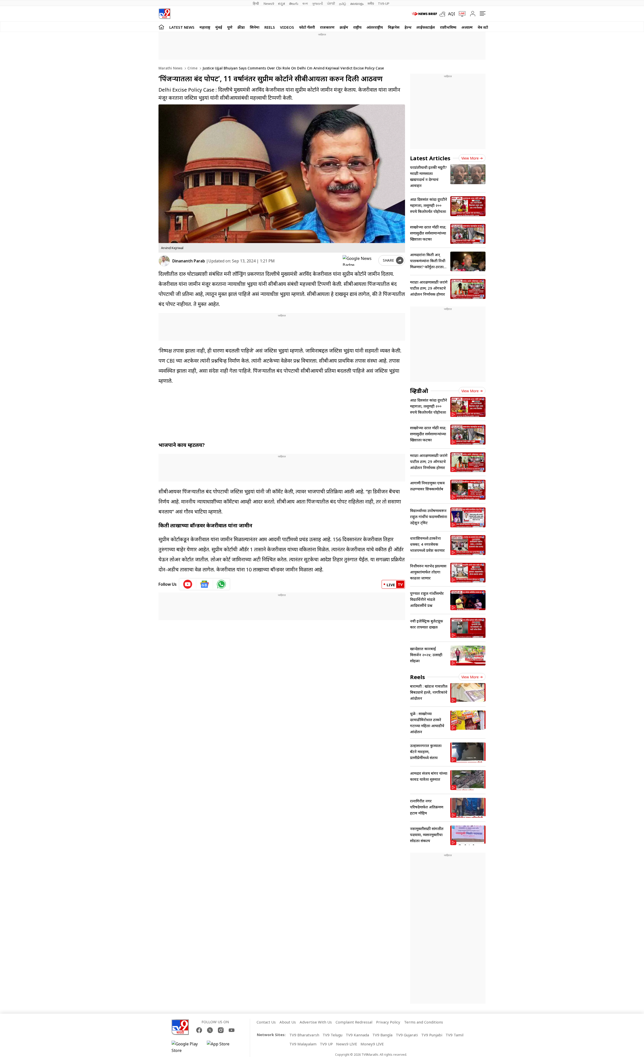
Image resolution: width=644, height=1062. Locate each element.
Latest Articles (430, 158)
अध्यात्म (467, 27)
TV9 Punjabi (431, 1034)
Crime (191, 68)
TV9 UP (326, 1043)
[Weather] (443, 14)
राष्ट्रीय (357, 27)
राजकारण (327, 27)
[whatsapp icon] (221, 584)
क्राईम (344, 27)
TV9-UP (383, 3)
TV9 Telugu (332, 1034)
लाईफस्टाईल (426, 27)
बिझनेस (393, 27)
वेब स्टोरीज (486, 27)
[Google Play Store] (186, 1047)
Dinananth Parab (188, 260)
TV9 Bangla (382, 1034)
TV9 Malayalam (302, 1043)
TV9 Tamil (454, 1034)
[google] (359, 260)
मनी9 (371, 3)
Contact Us (266, 1022)
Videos (287, 27)
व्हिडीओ (419, 391)
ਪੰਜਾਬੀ (331, 3)
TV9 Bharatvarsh (304, 1034)
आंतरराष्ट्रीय (375, 27)
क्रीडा (241, 27)
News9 (269, 3)
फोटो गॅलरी (307, 27)
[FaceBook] (199, 1030)
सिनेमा (254, 27)
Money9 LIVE (372, 1043)
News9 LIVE (346, 1043)
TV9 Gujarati (407, 1034)
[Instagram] (221, 1030)
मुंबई (218, 27)
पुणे (229, 27)
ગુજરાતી (317, 3)
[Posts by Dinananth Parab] (164, 260)
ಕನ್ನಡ (281, 3)
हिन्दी (256, 3)
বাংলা (305, 3)
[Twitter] (210, 1030)
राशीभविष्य (448, 27)
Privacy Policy (388, 1022)
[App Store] (221, 1047)
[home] (161, 27)
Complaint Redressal (354, 1022)
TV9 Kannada (357, 1034)
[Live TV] (460, 13)
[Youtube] (231, 1030)
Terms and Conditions (423, 1022)
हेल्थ (408, 27)
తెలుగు (293, 3)
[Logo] (164, 14)
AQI (451, 14)
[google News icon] (204, 584)
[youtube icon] (187, 584)
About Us (287, 1022)
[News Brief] (424, 14)
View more (470, 158)
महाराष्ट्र (204, 27)
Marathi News (170, 68)
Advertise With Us (316, 1022)
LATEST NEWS (181, 27)
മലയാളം (357, 3)
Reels (269, 27)
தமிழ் (342, 3)
